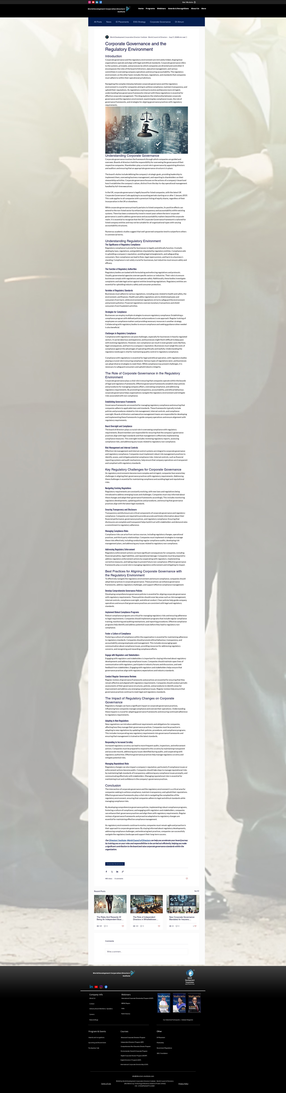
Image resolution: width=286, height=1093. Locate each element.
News (108, 22)
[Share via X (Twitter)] (112, 872)
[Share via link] (123, 872)
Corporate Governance (160, 22)
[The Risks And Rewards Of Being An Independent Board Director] (110, 904)
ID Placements (122, 22)
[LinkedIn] (97, 2)
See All (196, 891)
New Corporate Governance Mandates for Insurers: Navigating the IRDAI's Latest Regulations (182, 918)
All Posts (98, 22)
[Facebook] (100, 2)
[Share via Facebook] (106, 872)
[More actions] (186, 37)
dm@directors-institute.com (143, 1076)
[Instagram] (89, 2)
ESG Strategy (139, 22)
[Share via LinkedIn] (117, 872)
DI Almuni (179, 22)
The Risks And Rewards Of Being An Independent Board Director (110, 918)
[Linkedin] (91, 987)
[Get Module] (195, 2)
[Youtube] (93, 2)
